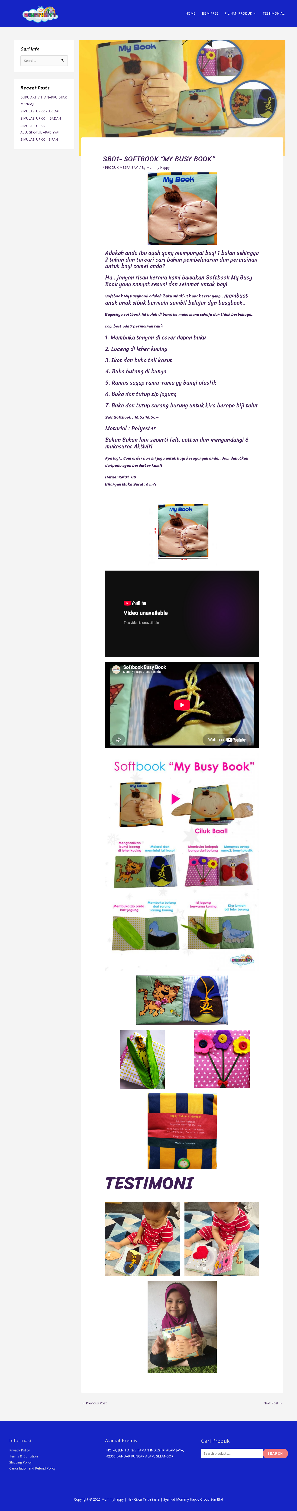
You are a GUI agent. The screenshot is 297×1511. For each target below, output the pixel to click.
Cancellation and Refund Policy (32, 1468)
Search (275, 1453)
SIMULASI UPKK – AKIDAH (40, 111)
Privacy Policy (19, 1450)
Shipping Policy (20, 1462)
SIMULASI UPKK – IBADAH (40, 118)
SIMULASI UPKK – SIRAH (39, 139)
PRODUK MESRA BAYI (122, 167)
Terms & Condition (23, 1456)
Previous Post (94, 1403)
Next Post (273, 1403)
